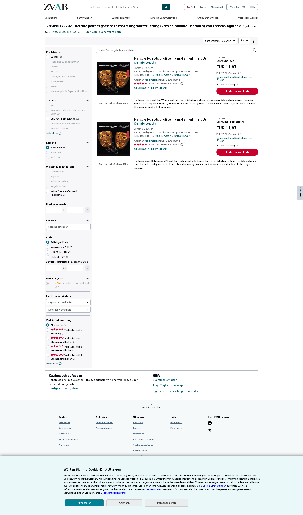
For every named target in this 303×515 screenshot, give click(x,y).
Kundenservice (177, 428)
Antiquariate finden (208, 17)
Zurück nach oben (151, 407)
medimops (151, 79)
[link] (253, 41)
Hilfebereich (176, 422)
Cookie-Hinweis (141, 450)
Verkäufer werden (248, 17)
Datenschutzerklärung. (113, 492)
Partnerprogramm (104, 428)
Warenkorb (64, 445)
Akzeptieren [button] (84, 502)
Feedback (300, 192)
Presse (136, 428)
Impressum (138, 433)
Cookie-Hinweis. (153, 489)
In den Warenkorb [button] (237, 91)
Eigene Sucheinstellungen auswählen (176, 391)
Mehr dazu (52, 133)
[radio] (47, 247)
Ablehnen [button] (124, 502)
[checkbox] (47, 56)
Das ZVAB (138, 422)
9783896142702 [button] (65, 31)
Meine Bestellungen (68, 439)
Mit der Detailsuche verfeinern (101, 31)
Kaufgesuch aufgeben (63, 388)
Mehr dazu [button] (52, 363)
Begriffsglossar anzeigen (169, 385)
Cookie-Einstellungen (214, 485)
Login (203, 7)
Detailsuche (51, 17)
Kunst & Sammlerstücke (163, 17)
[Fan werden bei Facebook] (210, 423)
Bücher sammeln (121, 17)
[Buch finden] (166, 7)
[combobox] (124, 7)
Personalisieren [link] (166, 502)
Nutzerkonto (217, 7)
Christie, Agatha (145, 62)
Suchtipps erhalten (165, 379)
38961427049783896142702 (172, 74)
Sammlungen (84, 17)
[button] (87, 210)
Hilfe (252, 7)
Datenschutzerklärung (144, 439)
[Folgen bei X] (210, 431)
